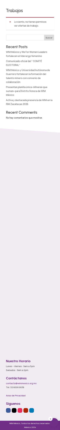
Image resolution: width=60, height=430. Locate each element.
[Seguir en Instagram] (20, 410)
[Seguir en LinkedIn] (31, 410)
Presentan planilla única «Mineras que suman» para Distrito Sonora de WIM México (26, 91)
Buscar (49, 37)
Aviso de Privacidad (15, 395)
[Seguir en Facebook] (8, 410)
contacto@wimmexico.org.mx (21, 383)
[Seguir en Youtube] (25, 410)
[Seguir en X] (14, 410)
